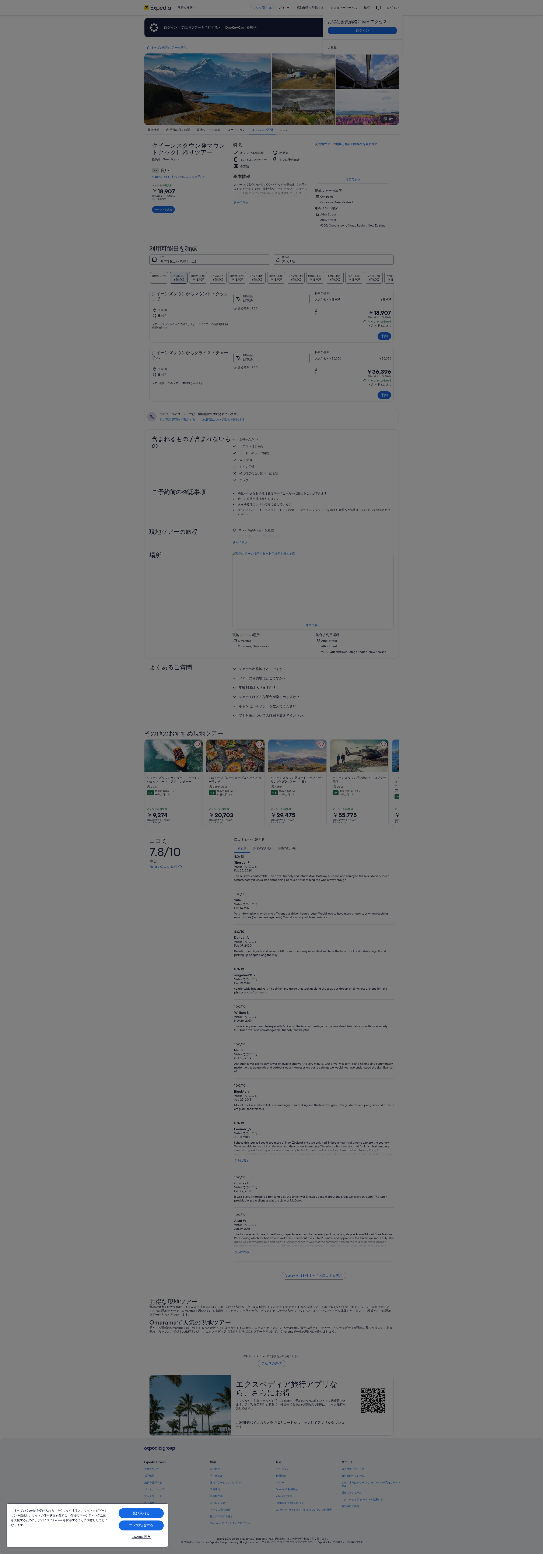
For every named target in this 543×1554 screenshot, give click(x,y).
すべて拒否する (141, 1525)
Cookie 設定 (141, 1537)
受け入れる (141, 1513)
